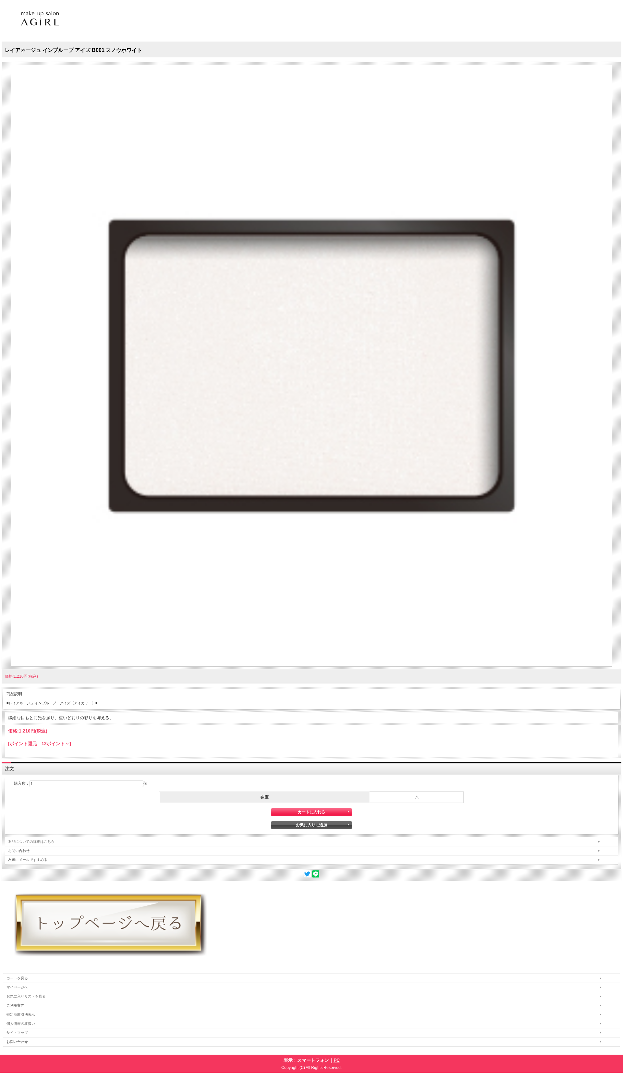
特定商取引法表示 (20, 1014)
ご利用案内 (15, 1005)
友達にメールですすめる (27, 860)
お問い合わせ (19, 851)
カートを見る (17, 978)
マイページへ (17, 987)
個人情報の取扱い (20, 1023)
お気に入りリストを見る (26, 996)
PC (337, 1060)
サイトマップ (17, 1033)
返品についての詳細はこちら (31, 841)
